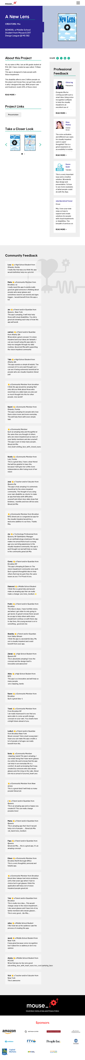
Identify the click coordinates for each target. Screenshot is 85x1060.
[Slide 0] (22, 154)
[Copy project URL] (68, 58)
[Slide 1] (24, 154)
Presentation (13, 115)
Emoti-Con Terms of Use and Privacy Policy (42, 1011)
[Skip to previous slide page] (6, 144)
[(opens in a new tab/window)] (57, 58)
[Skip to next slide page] (40, 144)
